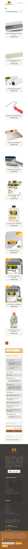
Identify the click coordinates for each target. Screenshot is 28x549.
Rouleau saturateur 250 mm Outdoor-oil (14, 61)
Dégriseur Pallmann (14, 250)
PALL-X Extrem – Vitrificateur (14, 304)
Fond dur (11, 416)
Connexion (7, 510)
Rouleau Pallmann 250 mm (14, 88)
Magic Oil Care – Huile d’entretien (14, 330)
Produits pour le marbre (14, 387)
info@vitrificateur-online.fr (14, 530)
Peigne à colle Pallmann (14, 142)
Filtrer (14, 430)
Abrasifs (10, 360)
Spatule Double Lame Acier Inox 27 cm (14, 34)
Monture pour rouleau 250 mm (14, 115)
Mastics (10, 392)
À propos (7, 505)
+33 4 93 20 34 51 (12, 526)
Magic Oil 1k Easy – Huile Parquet (14, 196)
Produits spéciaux (13, 402)
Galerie (7, 507)
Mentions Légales (9, 512)
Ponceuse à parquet (13, 380)
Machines (11, 378)
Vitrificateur (11, 414)
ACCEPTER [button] (18, 543)
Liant (10, 375)
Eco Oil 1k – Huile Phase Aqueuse (14, 276)
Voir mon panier (15, 471)
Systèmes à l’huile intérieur (11, 493)
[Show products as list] (8, 8)
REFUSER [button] (5, 546)
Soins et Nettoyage (9, 489)
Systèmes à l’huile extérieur (11, 492)
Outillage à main (12, 395)
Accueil (7, 503)
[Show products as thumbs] (6, 8)
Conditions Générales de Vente (12, 514)
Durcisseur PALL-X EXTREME (14, 223)
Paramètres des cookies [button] (8, 543)
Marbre (10, 384)
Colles (10, 372)
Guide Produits (8, 508)
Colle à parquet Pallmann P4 (14, 169)
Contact (7, 511)
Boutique (7, 506)
